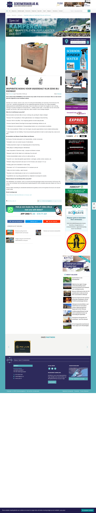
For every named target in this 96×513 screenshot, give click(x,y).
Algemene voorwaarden (68, 391)
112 (9, 11)
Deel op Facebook (17, 221)
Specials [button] (39, 11)
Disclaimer (76, 391)
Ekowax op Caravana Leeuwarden (52, 231)
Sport (44, 11)
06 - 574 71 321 (39, 214)
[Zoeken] (89, 11)
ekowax (10, 201)
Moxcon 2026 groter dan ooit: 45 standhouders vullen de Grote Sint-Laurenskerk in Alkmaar (80, 293)
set (13, 201)
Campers (20, 15)
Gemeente (27, 11)
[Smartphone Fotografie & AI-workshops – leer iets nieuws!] (67, 320)
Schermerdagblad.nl (26, 3)
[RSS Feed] (55, 368)
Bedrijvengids (21, 11)
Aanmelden (52, 382)
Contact (61, 11)
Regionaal (34, 11)
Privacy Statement (84, 391)
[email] (94, 208)
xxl (15, 201)
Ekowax (59, 93)
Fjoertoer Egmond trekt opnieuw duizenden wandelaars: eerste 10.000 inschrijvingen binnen (80, 299)
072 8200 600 (19, 374)
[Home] (7, 11)
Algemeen (14, 11)
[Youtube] (52, 368)
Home (8, 15)
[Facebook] (49, 368)
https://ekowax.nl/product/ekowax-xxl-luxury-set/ (19, 195)
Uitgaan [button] (49, 11)
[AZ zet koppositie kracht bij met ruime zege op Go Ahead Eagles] (67, 326)
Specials (14, 15)
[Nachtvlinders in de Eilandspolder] (67, 280)
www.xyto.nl (18, 378)
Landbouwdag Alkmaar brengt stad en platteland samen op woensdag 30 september (80, 313)
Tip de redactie (53, 221)
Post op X (34, 221)
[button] (6, 81)
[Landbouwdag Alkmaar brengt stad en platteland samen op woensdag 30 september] (67, 313)
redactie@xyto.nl (19, 376)
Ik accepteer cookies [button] (87, 510)
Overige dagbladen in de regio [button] (77, 378)
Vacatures (55, 11)
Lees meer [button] (62, 510)
